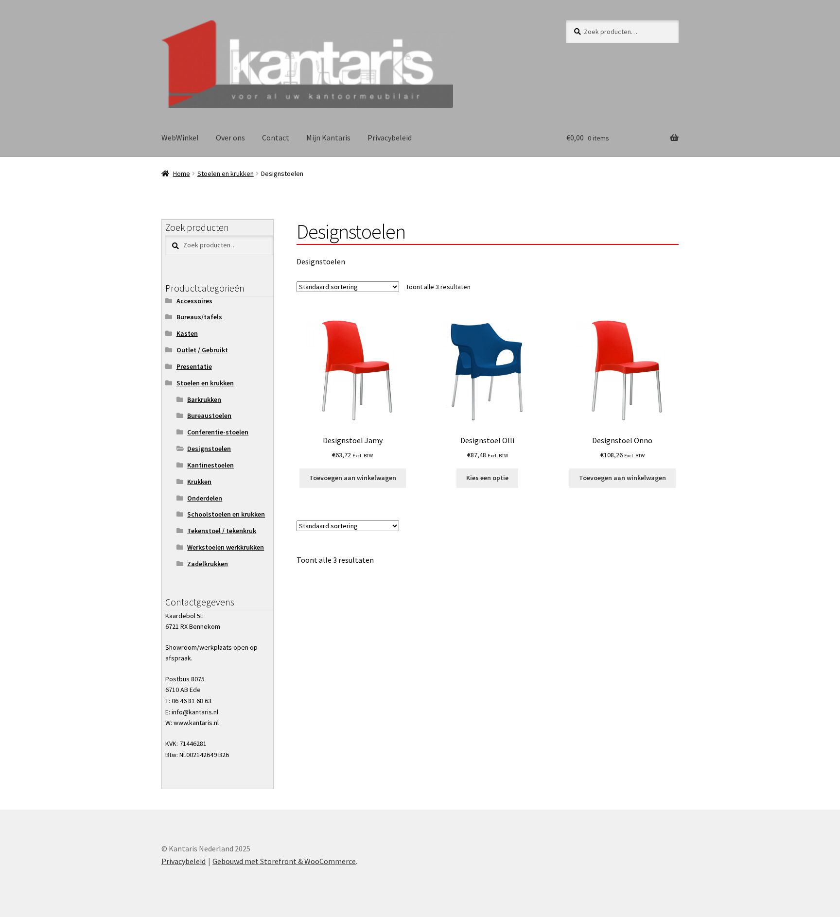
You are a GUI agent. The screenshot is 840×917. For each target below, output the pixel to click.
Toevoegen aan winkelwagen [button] (352, 477)
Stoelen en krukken (225, 173)
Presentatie (194, 366)
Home (181, 173)
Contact (275, 137)
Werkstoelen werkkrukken (225, 547)
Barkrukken (204, 399)
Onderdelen (204, 498)
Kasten (187, 333)
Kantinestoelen (210, 465)
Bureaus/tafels (199, 316)
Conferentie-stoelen (217, 432)
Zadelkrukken (207, 563)
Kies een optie (487, 477)
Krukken (199, 481)
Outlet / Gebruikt (202, 350)
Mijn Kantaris (328, 137)
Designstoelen (209, 448)
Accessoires (194, 300)
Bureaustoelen (209, 415)
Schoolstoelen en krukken (226, 514)
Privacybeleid (390, 137)
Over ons (230, 137)
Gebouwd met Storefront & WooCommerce (284, 861)
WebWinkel (180, 137)
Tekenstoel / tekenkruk (221, 530)
